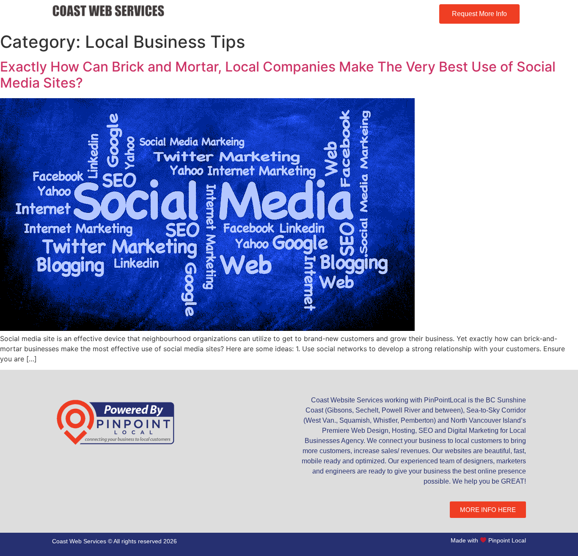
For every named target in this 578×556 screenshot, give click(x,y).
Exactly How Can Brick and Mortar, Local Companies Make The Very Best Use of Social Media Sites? (278, 74)
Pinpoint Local (507, 540)
